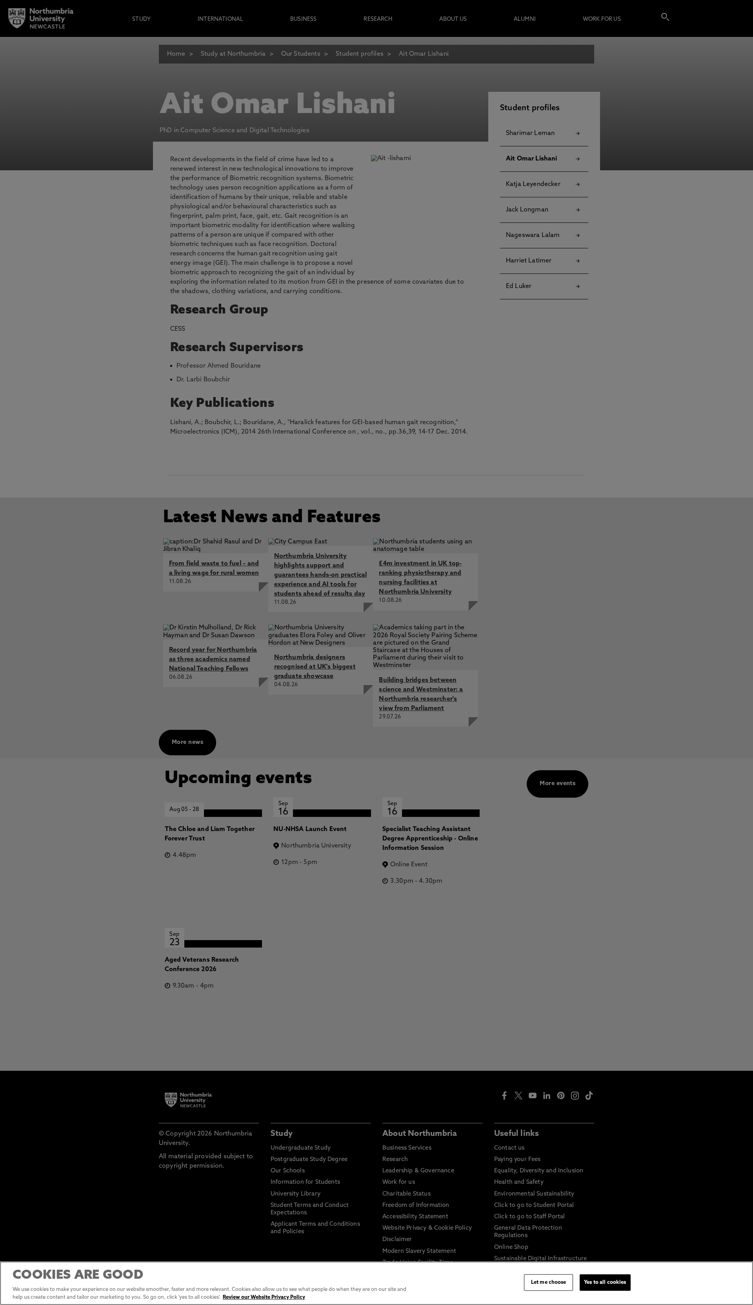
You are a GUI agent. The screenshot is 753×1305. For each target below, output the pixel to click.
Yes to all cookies (605, 1282)
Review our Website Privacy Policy (264, 1297)
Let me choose (548, 1282)
